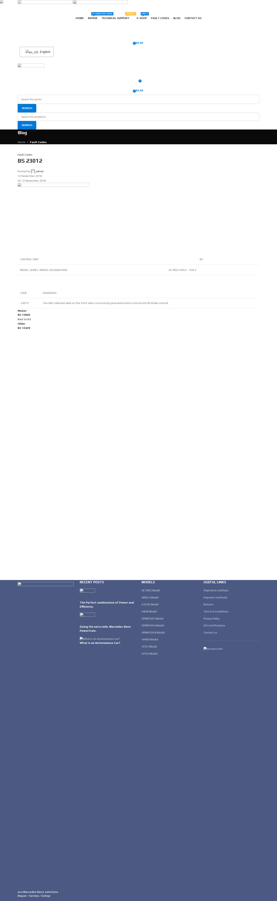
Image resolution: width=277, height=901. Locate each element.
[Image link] (46, 733)
